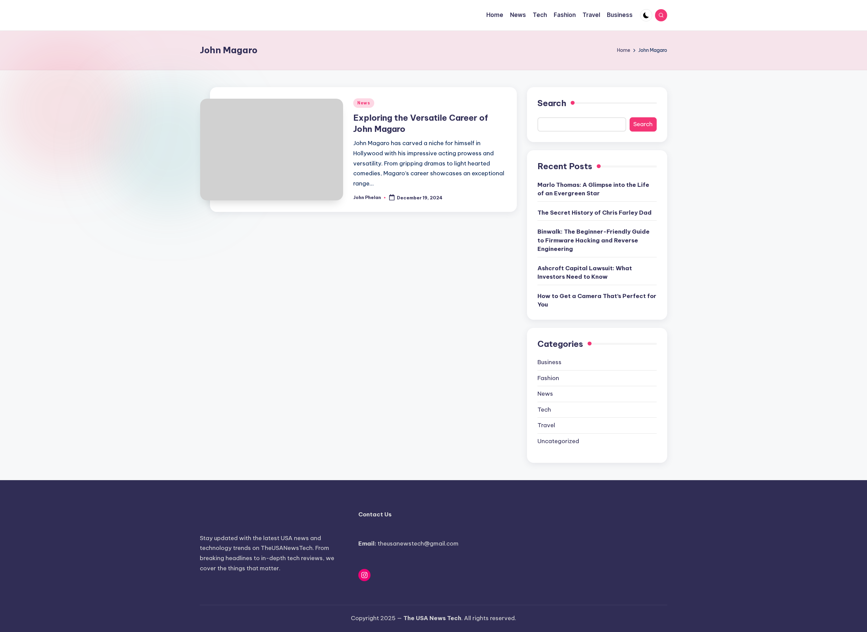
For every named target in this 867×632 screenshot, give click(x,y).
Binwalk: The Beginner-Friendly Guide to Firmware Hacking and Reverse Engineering (593, 240)
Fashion (548, 378)
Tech (544, 409)
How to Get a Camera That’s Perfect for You (596, 300)
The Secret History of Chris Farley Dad (594, 212)
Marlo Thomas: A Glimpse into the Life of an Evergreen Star (593, 189)
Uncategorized (558, 441)
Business (549, 362)
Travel (546, 425)
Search (551, 103)
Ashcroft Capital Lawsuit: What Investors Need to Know (584, 272)
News (363, 102)
